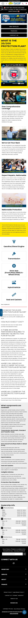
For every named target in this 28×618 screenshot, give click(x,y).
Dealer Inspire (14, 613)
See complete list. (5, 304)
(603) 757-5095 (21, 514)
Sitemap (15, 595)
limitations (4, 122)
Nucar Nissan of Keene (19, 608)
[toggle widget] (24, 612)
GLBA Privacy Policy (18, 592)
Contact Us (14, 35)
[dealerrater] (13, 563)
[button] (26, 13)
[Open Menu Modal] (6, 3)
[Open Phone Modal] (23, 3)
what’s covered (11, 120)
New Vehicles (14, 26)
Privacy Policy (8, 592)
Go (24, 554)
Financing (14, 31)
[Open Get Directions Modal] (26, 3)
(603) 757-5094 (21, 510)
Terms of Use (14, 598)
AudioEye (20, 595)
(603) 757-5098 (21, 516)
